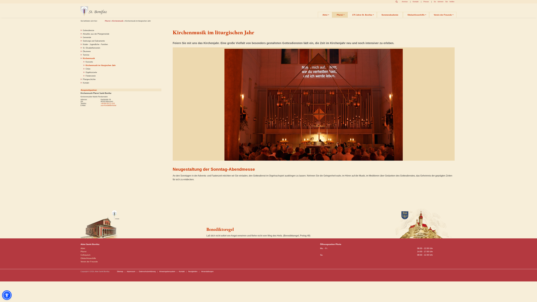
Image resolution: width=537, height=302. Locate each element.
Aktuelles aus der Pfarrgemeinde (96, 34)
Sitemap (120, 271)
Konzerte (89, 62)
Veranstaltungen (207, 271)
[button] (7, 295)
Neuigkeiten (192, 271)
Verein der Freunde (443, 15)
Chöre (88, 69)
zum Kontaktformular (108, 105)
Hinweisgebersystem (167, 271)
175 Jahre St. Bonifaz (362, 15)
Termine (86, 55)
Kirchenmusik (117, 21)
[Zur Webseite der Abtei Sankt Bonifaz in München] (141, 223)
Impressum (131, 271)
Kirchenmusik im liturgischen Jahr (101, 65)
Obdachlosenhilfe (416, 15)
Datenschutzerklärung (147, 271)
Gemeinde (87, 37)
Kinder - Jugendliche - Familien (95, 44)
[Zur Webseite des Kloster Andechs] (424, 223)
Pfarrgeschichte (89, 79)
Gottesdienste (88, 30)
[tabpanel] (314, 105)
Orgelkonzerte (91, 72)
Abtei (325, 15)
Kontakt (415, 2)
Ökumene (87, 51)
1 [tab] (312, 159)
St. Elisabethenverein (91, 48)
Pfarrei (340, 15)
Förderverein (91, 76)
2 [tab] (316, 159)
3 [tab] (319, 159)
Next (419, 102)
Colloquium (85, 255)
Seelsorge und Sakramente (94, 41)
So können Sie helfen (444, 2)
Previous (208, 102)
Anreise (405, 2)
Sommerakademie (389, 15)
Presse (426, 2)
